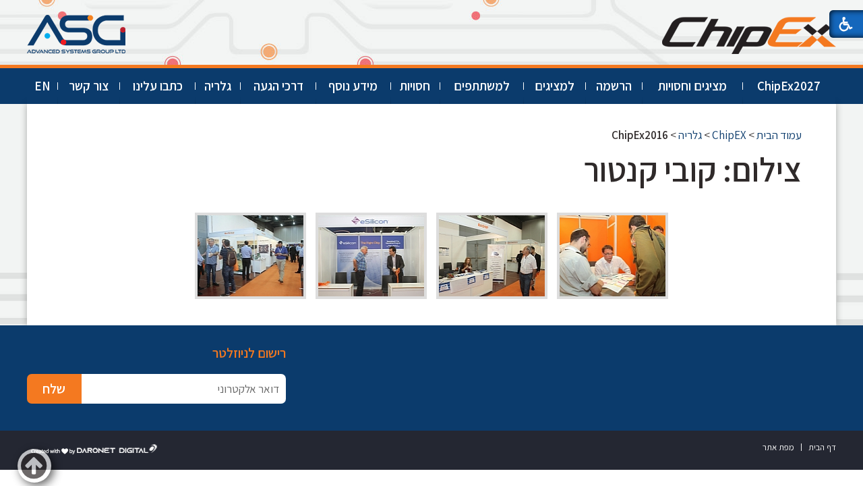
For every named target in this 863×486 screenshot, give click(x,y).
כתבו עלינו (158, 86)
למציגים (554, 86)
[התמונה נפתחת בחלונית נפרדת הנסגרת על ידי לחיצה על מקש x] (612, 256)
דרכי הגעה (278, 86)
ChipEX (729, 135)
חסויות (415, 86)
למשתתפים (482, 86)
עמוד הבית (779, 135)
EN (42, 86)
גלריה (217, 86)
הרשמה (614, 86)
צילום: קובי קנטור (693, 169)
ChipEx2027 (789, 86)
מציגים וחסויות (692, 86)
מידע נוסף (353, 86)
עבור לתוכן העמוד (431, 13)
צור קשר (89, 86)
